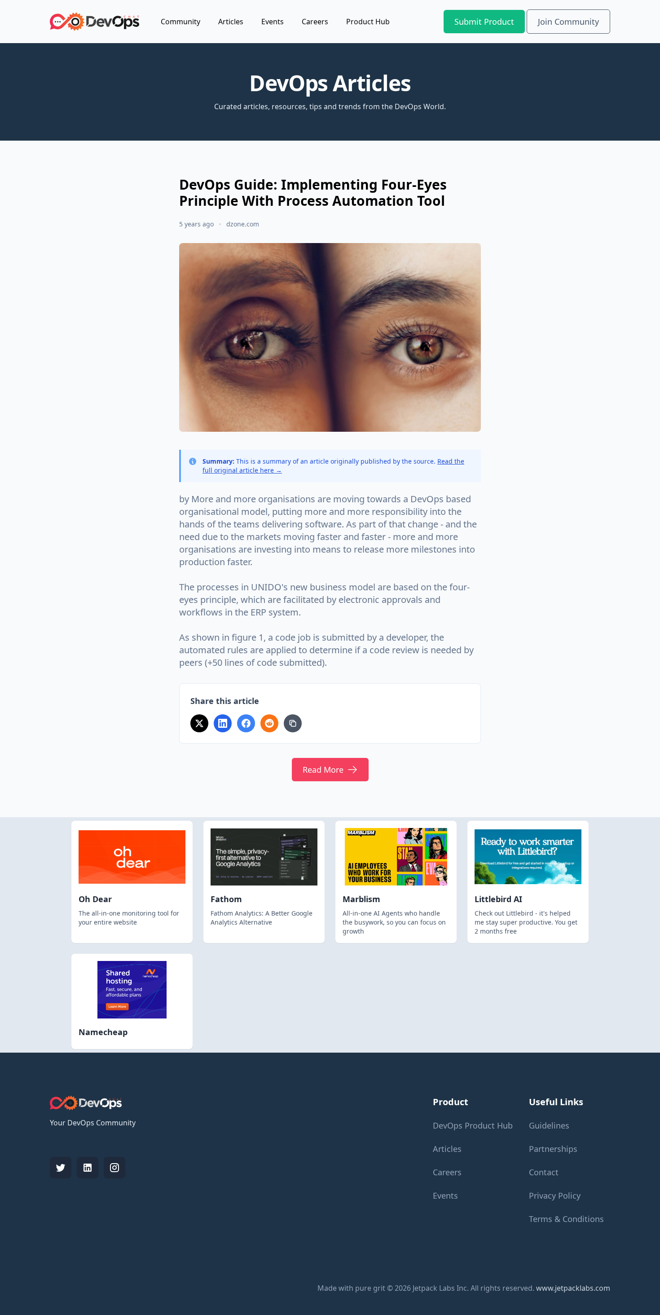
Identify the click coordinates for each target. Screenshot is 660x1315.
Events (272, 22)
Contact (544, 1172)
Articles (230, 22)
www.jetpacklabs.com (573, 1288)
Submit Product (484, 21)
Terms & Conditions (566, 1218)
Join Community (568, 21)
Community (180, 22)
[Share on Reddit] (269, 723)
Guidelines (549, 1125)
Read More (323, 769)
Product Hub (368, 22)
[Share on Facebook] (246, 723)
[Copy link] (293, 723)
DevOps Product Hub (473, 1125)
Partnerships (553, 1148)
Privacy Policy (555, 1195)
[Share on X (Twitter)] (199, 723)
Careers (315, 22)
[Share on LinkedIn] (223, 723)
